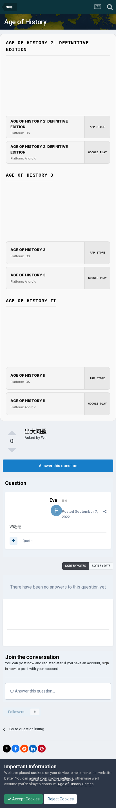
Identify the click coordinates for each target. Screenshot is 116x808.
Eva (43, 438)
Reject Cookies (60, 799)
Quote (27, 541)
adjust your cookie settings (51, 778)
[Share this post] (104, 511)
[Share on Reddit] (24, 748)
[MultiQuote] (13, 541)
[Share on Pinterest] (42, 748)
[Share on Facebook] (15, 748)
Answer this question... (34, 691)
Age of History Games (75, 784)
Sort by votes (75, 565)
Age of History (25, 22)
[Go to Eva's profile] (56, 510)
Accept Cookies (25, 799)
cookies (37, 773)
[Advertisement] (52, 615)
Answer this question (58, 465)
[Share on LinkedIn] (33, 748)
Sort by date (101, 565)
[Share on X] (7, 748)
